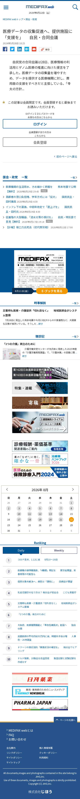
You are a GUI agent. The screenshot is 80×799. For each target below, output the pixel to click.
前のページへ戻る (66, 156)
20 (50, 519)
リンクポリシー (14, 752)
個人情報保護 (46, 747)
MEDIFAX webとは (21, 730)
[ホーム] (40, 6)
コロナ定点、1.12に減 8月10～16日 (38, 559)
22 (71, 519)
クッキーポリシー (48, 752)
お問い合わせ (17, 739)
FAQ (11, 735)
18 (29, 519)
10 (19, 513)
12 (40, 513)
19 (40, 519)
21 (61, 519)
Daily (21, 550)
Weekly (59, 550)
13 (50, 513)
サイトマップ (13, 762)
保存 (47, 49)
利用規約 (43, 757)
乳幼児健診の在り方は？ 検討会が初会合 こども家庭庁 (47, 592)
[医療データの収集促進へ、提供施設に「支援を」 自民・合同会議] (27, 48)
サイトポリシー (14, 757)
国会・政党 (31, 19)
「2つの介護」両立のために (19, 344)
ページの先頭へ (67, 720)
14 (61, 513)
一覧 (73, 177)
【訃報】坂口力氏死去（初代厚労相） (28, 227)
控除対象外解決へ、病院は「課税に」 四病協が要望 (45, 581)
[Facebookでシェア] (5, 48)
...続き (39, 323)
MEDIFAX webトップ (13, 19)
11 (29, 513)
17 (19, 519)
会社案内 (11, 747)
